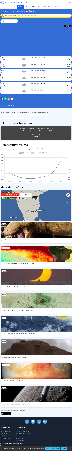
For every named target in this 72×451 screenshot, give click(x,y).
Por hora (20, 7)
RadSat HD (19, 436)
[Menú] (69, 2)
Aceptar (64, 448)
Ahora (13, 7)
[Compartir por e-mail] (12, 98)
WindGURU (35, 7)
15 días (28, 7)
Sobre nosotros (5, 431)
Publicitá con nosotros (7, 436)
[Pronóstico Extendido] (14, 2)
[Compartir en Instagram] (8, 98)
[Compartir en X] (5, 98)
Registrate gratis (6, 438)
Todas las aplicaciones (22, 431)
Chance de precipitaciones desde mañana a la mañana (21, 16)
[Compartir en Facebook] (2, 98)
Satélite (50, 7)
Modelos (57, 7)
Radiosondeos (20, 440)
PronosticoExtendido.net (23, 434)
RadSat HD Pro (20, 438)
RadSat (44, 7)
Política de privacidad (52, 448)
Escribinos (4, 434)
